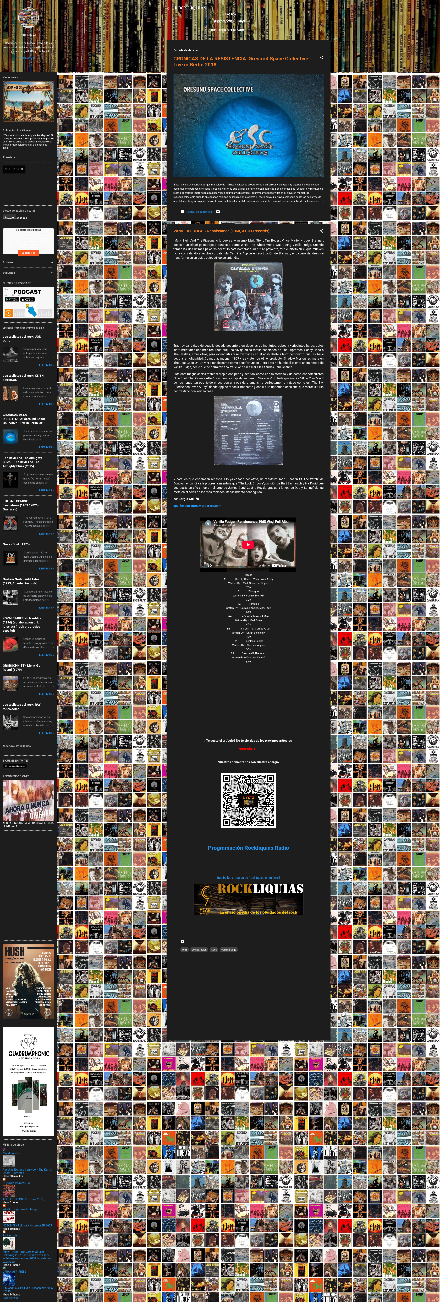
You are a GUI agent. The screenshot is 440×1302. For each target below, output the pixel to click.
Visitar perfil (28, 58)
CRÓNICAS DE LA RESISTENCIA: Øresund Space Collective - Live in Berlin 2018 (24, 419)
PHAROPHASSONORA (16, 1182)
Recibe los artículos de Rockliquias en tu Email (248, 877)
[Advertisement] (249, 1067)
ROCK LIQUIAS (190, 8)
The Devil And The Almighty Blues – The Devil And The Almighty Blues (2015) (22, 462)
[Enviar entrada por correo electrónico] (218, 213)
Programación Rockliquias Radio (248, 848)
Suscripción (28, 252)
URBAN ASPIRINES (14, 1271)
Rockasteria (10, 1235)
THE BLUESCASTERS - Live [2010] (23, 1199)
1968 (184, 949)
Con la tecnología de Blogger (250, 1191)
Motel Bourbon (11, 1153)
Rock (214, 949)
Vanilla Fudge (228, 949)
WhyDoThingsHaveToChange (20, 1209)
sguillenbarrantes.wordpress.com (197, 506)
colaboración (199, 949)
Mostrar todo (11, 1297)
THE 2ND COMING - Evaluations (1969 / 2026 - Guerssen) (21, 505)
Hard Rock (223, 21)
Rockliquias (28, 35)
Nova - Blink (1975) (16, 544)
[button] (322, 58)
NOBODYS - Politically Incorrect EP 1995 (27, 1225)
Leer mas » (46, 365)
